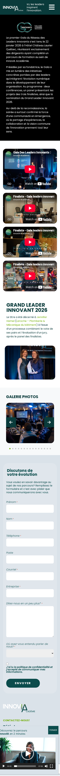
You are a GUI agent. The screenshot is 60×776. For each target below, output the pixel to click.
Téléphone (13, 536)
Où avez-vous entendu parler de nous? (27, 645)
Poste (9, 553)
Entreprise (13, 586)
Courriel (12, 569)
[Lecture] (3, 766)
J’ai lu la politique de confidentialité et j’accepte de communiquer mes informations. (29, 669)
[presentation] (11, 422)
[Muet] (46, 766)
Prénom (11, 502)
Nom (10, 519)
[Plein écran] (51, 766)
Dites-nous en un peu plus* (24, 603)
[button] (10, 448)
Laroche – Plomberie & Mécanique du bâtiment (25, 323)
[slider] (25, 766)
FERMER (53, 730)
